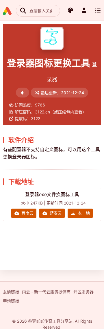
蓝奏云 (56, 213)
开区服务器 (83, 291)
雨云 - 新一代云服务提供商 (46, 291)
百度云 (27, 213)
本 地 (84, 213)
